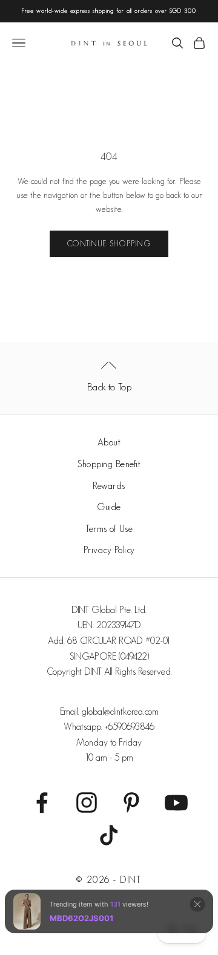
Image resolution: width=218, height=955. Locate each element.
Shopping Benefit (109, 464)
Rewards (109, 486)
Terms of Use (109, 528)
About (109, 442)
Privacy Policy (109, 550)
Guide (109, 507)
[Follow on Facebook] (41, 802)
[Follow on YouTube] (176, 802)
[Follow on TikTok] (109, 835)
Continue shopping (109, 243)
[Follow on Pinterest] (131, 802)
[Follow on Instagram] (86, 802)
